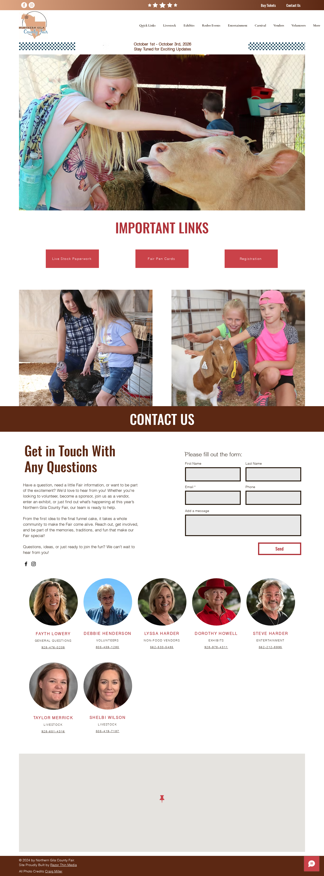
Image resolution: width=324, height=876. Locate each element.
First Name (193, 463)
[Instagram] (32, 5)
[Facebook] (24, 5)
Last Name (253, 463)
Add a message (197, 510)
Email (189, 487)
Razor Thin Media (63, 865)
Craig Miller (53, 871)
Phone (250, 487)
